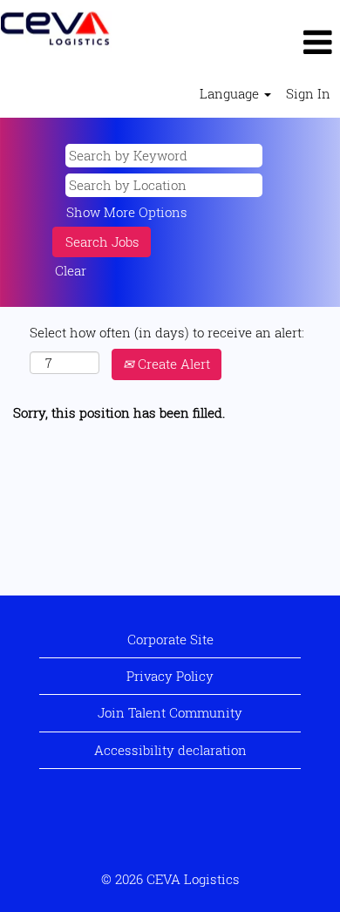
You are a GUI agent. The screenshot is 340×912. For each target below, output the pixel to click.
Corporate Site (170, 639)
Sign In (308, 93)
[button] (226, 41)
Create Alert (172, 363)
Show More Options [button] (126, 212)
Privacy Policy (170, 675)
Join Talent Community (170, 712)
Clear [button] (70, 270)
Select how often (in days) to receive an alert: (167, 332)
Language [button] (231, 93)
